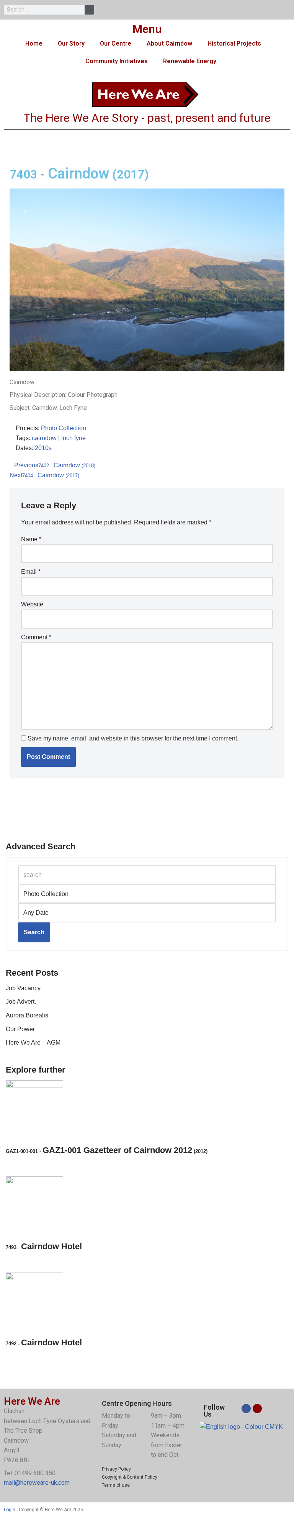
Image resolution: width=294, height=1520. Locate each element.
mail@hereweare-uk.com (37, 1482)
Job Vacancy (23, 988)
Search (34, 932)
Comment (36, 637)
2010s (43, 448)
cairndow (44, 438)
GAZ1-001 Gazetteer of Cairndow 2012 (106, 1150)
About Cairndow (169, 43)
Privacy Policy (116, 1469)
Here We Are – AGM (33, 1042)
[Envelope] (257, 1408)
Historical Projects (234, 43)
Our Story (71, 43)
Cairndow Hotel (44, 1246)
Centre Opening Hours (137, 1403)
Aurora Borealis (27, 1015)
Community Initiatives (116, 61)
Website (32, 604)
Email (31, 571)
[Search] (89, 10)
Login (9, 1509)
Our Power (20, 1029)
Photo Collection (63, 428)
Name (31, 539)
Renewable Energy (189, 61)
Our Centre (115, 43)
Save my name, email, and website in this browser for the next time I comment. (133, 738)
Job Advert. (21, 1001)
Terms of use (116, 1485)
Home (33, 43)
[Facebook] (246, 1408)
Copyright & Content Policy (129, 1477)
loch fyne (73, 438)
